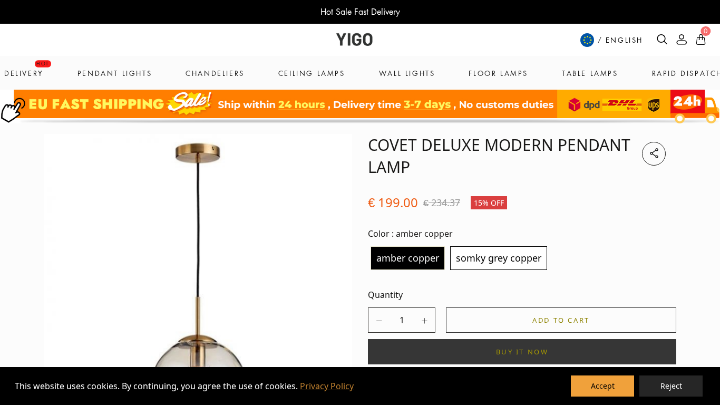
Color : (410, 233)
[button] (379, 320)
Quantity (385, 295)
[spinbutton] (401, 320)
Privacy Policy (327, 386)
